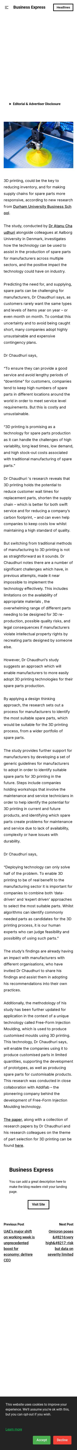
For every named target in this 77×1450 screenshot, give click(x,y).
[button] (6, 7)
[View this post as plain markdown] (63, 80)
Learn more (14, 1429)
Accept (42, 1440)
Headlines (63, 7)
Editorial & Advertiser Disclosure (37, 104)
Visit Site (38, 1204)
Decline (62, 1440)
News (8, 23)
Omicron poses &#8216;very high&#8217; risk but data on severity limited (59, 1243)
